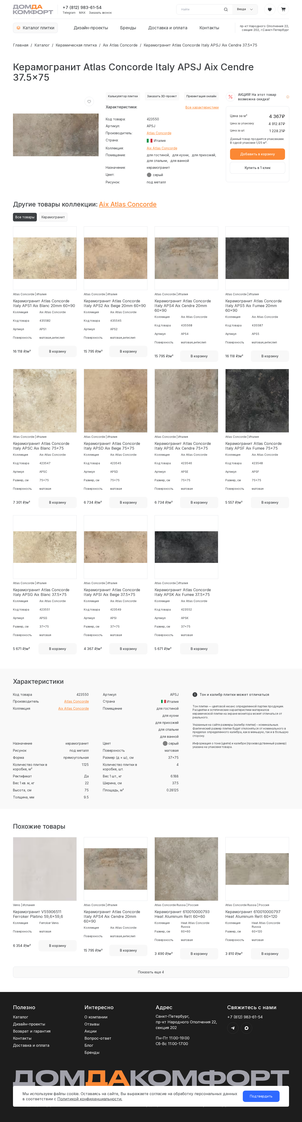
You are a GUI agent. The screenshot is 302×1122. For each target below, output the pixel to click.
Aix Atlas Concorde (120, 45)
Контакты (209, 27)
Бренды (128, 27)
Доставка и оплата (167, 27)
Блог (88, 1045)
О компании (95, 1017)
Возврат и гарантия (31, 1031)
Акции (90, 1031)
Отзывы (91, 1024)
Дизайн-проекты (91, 27)
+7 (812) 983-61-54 (82, 7)
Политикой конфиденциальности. (89, 1099)
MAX (82, 12)
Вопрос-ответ (97, 1038)
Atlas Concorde (159, 133)
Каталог (42, 45)
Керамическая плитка (76, 45)
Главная (20, 45)
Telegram (69, 12)
